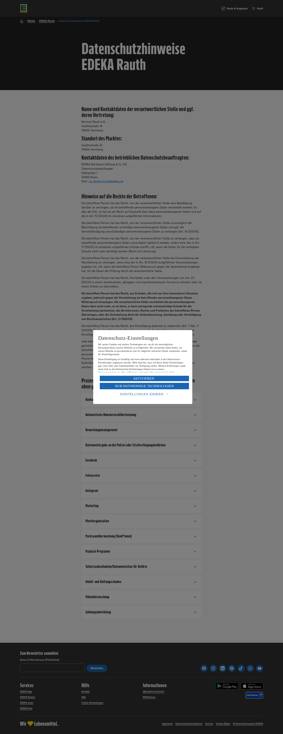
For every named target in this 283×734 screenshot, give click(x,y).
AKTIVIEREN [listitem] (143, 378)
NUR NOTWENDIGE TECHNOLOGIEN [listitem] (144, 386)
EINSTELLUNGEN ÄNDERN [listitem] (141, 394)
